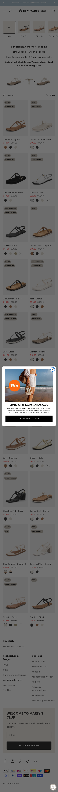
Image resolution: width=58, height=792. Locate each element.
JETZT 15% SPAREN (29, 419)
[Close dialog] (53, 369)
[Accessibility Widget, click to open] (53, 787)
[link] (29, 385)
